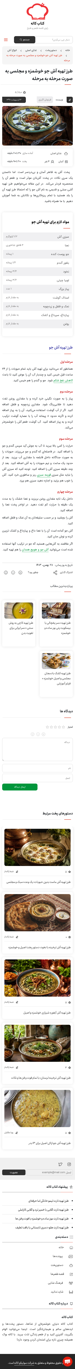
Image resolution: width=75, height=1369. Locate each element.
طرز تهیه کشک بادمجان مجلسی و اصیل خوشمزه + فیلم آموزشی (56, 678)
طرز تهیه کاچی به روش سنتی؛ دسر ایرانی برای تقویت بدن (21, 628)
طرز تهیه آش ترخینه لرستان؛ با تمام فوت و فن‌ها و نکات (41, 1078)
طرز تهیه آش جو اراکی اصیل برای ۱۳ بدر (50, 1143)
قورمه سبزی (44, 475)
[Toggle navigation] (6, 39)
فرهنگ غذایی (55, 1283)
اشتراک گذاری (66, 572)
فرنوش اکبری (45, 100)
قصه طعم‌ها (57, 1274)
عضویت (14, 1172)
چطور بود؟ (33, 572)
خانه (67, 50)
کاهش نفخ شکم (63, 380)
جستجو (26, 39)
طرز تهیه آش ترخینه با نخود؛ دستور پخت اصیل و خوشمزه (39, 947)
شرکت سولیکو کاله (24, 1363)
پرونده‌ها (58, 1256)
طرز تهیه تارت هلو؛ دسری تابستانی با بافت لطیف (42, 1227)
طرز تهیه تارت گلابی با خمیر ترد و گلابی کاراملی (43, 1209)
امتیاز (70, 727)
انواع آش (12, 50)
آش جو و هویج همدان (35, 549)
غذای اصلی (31, 50)
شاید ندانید (57, 1292)
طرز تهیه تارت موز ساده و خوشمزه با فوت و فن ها (42, 1218)
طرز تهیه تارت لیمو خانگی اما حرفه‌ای (48, 1201)
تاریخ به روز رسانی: (64, 565)
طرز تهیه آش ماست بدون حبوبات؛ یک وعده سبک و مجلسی (38, 882)
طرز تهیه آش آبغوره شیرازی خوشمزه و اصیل (47, 1012)
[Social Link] (60, 1164)
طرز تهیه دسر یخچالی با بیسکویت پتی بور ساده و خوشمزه (57, 628)
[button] (67, 1361)
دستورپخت (51, 50)
